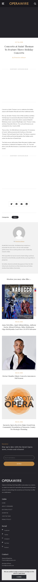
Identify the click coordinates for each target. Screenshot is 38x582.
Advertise (5, 513)
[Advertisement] (19, 85)
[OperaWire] (19, 3)
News (15, 217)
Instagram (7, 539)
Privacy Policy (6, 519)
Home (3, 503)
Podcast (6, 547)
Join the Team (6, 516)
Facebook (6, 530)
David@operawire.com (8, 565)
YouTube (6, 543)
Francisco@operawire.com (9, 560)
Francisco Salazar (20, 58)
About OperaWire (7, 506)
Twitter (6, 534)
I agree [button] (19, 577)
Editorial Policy (7, 509)
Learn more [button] (21, 573)
